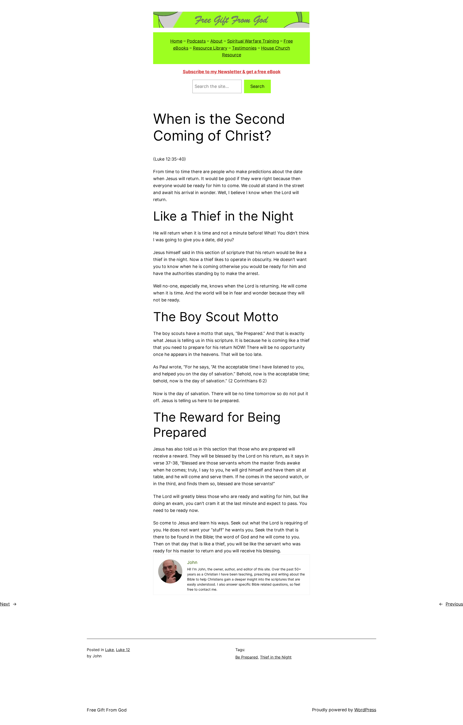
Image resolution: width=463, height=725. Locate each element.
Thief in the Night (276, 657)
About (216, 41)
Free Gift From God (107, 709)
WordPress (365, 709)
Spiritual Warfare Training (253, 41)
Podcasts (196, 41)
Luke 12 (123, 649)
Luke (109, 649)
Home (176, 41)
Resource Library (210, 48)
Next (5, 604)
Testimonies (244, 48)
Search (257, 86)
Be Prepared (246, 657)
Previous (454, 604)
